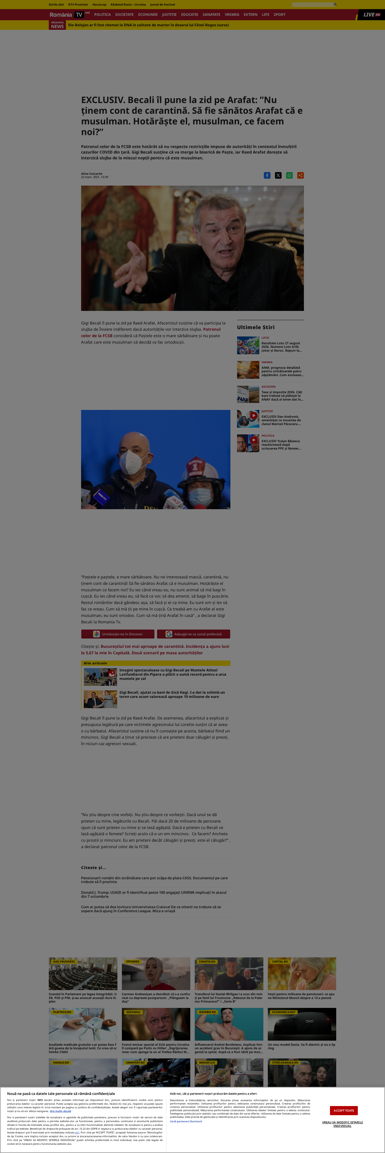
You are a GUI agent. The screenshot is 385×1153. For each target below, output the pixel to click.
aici (77, 1132)
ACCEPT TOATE (344, 1110)
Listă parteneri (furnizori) (186, 1121)
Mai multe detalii (60, 1111)
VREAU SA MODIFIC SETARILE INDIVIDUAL (342, 1124)
